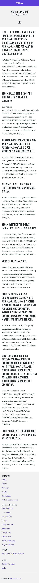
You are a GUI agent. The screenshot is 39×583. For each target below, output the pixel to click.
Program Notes (8, 545)
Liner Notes (6, 533)
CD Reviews (6, 513)
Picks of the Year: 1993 (14, 261)
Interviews (6, 529)
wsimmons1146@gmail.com (13, 553)
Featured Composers (10, 500)
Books (4, 492)
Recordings (6, 496)
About (4, 484)
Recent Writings (8, 564)
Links (4, 568)
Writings (5, 488)
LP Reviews (6, 537)
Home (4, 480)
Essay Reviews (7, 525)
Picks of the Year (8, 541)
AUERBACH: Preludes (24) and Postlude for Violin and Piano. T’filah (18, 188)
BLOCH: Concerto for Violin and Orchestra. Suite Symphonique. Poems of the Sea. (19, 435)
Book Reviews (7, 509)
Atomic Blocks (16, 579)
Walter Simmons (19, 12)
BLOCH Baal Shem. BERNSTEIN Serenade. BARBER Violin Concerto (17, 97)
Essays (4, 521)
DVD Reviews (7, 517)
